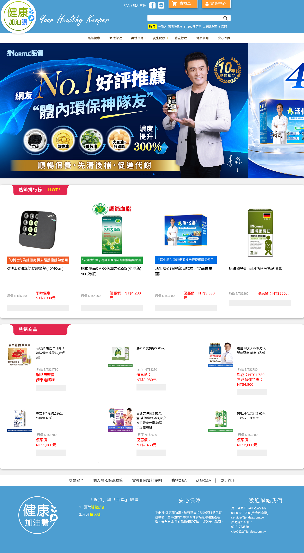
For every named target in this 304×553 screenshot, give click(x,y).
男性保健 (137, 38)
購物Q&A (179, 480)
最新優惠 (94, 38)
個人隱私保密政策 (108, 480)
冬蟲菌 (222, 26)
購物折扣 (98, 507)
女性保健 (115, 38)
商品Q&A (203, 480)
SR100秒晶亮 (192, 26)
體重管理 (181, 38)
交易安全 (76, 480)
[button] (140, 174)
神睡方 (162, 26)
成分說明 (227, 480)
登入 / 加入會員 (135, 5)
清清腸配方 (175, 26)
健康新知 (202, 38)
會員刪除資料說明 (147, 480)
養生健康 (159, 38)
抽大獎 (95, 514)
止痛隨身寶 (209, 26)
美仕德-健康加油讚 (18, 17)
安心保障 (224, 38)
